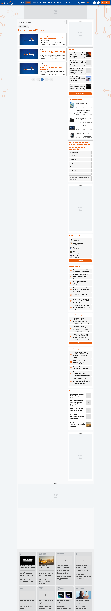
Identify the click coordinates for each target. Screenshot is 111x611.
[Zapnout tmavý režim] (98, 2)
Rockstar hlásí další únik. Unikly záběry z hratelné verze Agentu (27, 567)
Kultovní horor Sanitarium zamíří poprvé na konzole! (26, 580)
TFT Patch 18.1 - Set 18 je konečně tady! (82, 571)
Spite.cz (72, 397)
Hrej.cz (71, 428)
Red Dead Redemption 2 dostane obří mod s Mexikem (46, 607)
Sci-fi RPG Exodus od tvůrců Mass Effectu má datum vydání (77, 416)
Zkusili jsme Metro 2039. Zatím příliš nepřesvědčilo (77, 395)
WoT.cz (72, 412)
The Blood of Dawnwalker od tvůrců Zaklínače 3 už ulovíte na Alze (46, 602)
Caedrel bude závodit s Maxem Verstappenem (82, 566)
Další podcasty (80, 343)
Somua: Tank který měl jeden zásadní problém (76, 409)
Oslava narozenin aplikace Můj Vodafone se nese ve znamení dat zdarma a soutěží (52, 52)
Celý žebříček (80, 260)
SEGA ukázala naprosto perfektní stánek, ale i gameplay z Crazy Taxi (77, 402)
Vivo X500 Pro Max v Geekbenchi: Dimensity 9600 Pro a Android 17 (83, 608)
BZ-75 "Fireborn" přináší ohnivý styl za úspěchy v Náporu (26, 606)
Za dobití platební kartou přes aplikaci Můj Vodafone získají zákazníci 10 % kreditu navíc (51, 67)
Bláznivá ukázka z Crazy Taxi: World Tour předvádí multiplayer (77, 424)
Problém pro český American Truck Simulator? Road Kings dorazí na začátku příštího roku (46, 574)
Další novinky (80, 93)
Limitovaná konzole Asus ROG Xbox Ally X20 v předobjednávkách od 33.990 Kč (64, 607)
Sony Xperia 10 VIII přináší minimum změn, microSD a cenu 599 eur (83, 602)
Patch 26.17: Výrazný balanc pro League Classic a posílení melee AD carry (83, 576)
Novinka (41, 35)
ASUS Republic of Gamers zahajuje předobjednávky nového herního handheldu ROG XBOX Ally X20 (26, 574)
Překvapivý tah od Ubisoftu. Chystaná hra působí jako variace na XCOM (45, 581)
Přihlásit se (105, 2)
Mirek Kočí (43, 44)
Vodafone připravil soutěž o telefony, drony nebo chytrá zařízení (51, 37)
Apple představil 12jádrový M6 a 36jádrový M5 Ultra (64, 601)
